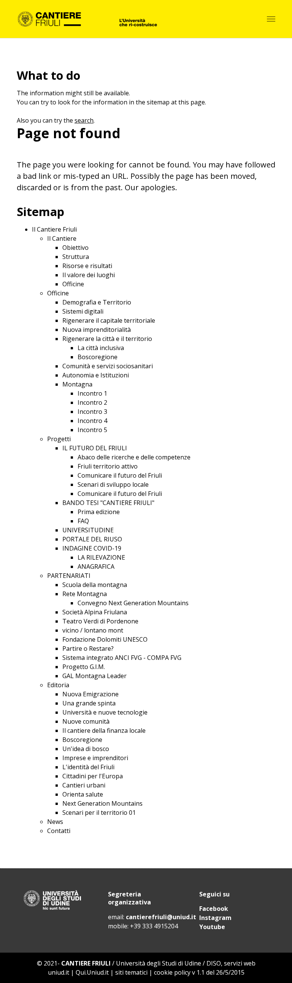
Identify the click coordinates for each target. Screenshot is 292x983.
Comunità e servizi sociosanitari (107, 366)
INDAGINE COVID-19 (91, 548)
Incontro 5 (92, 430)
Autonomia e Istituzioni (95, 375)
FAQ (83, 521)
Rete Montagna (84, 594)
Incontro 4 (92, 421)
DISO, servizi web (231, 963)
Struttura (75, 256)
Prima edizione (99, 512)
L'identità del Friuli (88, 767)
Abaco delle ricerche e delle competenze (134, 457)
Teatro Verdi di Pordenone (100, 621)
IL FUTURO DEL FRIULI (94, 448)
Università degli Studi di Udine (158, 963)
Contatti (58, 831)
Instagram (215, 918)
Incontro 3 (92, 411)
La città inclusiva (101, 348)
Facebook (213, 908)
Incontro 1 (92, 393)
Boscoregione (97, 357)
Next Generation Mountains (102, 803)
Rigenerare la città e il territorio (107, 339)
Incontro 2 (92, 402)
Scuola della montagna (94, 585)
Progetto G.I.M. (83, 667)
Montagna (77, 384)
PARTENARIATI (68, 575)
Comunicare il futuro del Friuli (120, 475)
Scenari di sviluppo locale (113, 484)
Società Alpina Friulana (94, 612)
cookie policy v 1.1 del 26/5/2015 (199, 972)
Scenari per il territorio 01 (99, 812)
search (84, 120)
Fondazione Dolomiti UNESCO (105, 639)
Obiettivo (75, 247)
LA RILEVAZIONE (101, 557)
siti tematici (131, 972)
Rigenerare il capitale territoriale (108, 320)
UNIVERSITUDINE (88, 530)
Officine (73, 284)
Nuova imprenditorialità (96, 329)
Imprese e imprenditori (95, 758)
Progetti (59, 439)
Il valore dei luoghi (88, 275)
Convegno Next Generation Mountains (133, 603)
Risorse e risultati (87, 266)
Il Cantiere (61, 238)
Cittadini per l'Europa (92, 776)
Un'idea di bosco (85, 749)
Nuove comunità (86, 721)
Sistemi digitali (82, 311)
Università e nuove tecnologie (105, 712)
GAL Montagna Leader (94, 676)
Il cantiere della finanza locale (104, 730)
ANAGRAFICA (96, 566)
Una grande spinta (89, 703)
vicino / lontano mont (92, 630)
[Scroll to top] (275, 966)
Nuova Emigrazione (90, 694)
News (55, 821)
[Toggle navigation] (271, 19)
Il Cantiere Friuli (54, 229)
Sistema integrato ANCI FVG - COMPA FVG (121, 657)
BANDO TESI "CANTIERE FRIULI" (108, 503)
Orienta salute (82, 794)
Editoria (58, 685)
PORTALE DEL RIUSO (92, 539)
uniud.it (58, 972)
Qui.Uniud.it (92, 972)
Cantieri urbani (83, 785)
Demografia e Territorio (96, 302)
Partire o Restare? (88, 648)
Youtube (212, 927)
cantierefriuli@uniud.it (161, 917)
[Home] (87, 19)
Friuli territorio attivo (108, 466)
